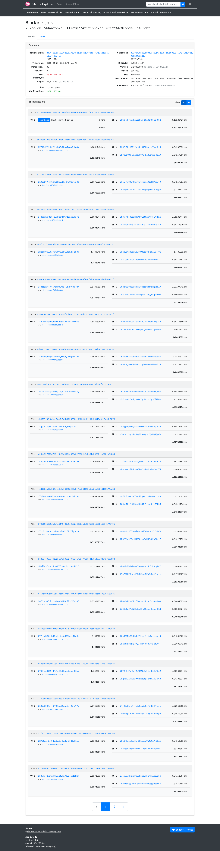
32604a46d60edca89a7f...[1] (56, 465)
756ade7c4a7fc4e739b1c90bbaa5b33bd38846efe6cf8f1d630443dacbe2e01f (75, 279)
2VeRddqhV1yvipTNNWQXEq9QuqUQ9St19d (58, 356)
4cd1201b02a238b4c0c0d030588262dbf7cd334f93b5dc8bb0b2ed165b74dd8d (76, 489)
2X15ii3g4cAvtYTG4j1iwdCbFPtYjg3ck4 (58, 531)
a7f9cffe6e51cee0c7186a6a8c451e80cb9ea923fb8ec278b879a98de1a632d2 (76, 733)
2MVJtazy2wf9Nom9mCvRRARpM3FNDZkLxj (58, 741)
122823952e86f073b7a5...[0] (56, 255)
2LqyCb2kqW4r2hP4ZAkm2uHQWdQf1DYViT (58, 426)
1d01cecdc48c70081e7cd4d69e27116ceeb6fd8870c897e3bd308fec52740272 (75, 384)
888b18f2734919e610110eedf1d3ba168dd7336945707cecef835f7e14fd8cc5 (76, 663)
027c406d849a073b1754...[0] (56, 674)
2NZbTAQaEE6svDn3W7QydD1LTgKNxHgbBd (58, 251)
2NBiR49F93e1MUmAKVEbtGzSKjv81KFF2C (58, 566)
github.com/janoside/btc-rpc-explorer (43, 831)
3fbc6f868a (39, 843)
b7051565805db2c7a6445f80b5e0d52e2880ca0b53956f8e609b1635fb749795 (76, 524)
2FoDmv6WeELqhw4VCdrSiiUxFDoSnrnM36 (58, 321)
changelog (51, 846)
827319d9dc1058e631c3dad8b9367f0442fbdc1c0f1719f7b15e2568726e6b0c (76, 768)
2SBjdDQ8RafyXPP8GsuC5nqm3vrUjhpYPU (58, 706)
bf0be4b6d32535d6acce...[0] (56, 604)
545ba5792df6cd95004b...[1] (56, 220)
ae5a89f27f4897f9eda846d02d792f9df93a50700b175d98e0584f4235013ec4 (76, 628)
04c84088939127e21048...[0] (56, 325)
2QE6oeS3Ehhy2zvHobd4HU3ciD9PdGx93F (58, 601)
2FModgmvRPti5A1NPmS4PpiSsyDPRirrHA (58, 286)
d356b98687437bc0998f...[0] (56, 360)
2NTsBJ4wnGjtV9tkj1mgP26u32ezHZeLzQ (58, 391)
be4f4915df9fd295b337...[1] (56, 185)
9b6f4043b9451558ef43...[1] (56, 534)
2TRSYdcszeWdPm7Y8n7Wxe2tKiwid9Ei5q (58, 496)
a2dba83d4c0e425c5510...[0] (56, 639)
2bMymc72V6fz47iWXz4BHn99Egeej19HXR (58, 775)
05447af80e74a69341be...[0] (56, 569)
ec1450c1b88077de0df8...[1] (56, 779)
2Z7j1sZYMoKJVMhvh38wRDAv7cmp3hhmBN (58, 147)
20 (184, 102)
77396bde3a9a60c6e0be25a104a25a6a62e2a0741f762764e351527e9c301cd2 (76, 698)
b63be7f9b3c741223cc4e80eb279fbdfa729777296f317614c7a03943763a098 (76, 559)
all (189, 102)
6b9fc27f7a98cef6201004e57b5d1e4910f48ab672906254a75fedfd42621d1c (75, 244)
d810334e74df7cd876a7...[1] (56, 395)
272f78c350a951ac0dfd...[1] (56, 744)
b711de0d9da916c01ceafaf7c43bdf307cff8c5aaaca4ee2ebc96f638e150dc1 (76, 593)
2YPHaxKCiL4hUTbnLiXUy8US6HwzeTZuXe (58, 636)
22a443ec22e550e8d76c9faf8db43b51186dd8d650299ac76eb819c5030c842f (75, 314)
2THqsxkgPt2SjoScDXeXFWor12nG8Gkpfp (58, 216)
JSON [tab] (42, 36)
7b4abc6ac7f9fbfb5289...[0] (56, 290)
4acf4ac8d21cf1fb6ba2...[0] (56, 709)
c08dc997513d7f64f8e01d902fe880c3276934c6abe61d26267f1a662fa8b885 (76, 454)
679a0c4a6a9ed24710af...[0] (56, 150)
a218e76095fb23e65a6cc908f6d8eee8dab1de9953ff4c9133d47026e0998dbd (75, 112)
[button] (60, 4)
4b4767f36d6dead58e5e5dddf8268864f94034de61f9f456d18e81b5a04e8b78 (76, 419)
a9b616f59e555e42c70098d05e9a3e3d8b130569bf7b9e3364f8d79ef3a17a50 (75, 349)
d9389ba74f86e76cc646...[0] (56, 499)
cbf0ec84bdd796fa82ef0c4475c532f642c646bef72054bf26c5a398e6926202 (75, 139)
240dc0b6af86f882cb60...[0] (56, 430)
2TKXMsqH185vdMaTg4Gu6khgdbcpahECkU (58, 671)
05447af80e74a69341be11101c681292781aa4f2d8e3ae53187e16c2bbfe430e (75, 209)
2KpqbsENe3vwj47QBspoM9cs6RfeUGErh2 (58, 461)
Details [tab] (31, 36)
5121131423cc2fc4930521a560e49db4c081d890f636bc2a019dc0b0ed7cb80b (75, 174)
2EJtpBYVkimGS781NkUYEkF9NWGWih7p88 (58, 182)
